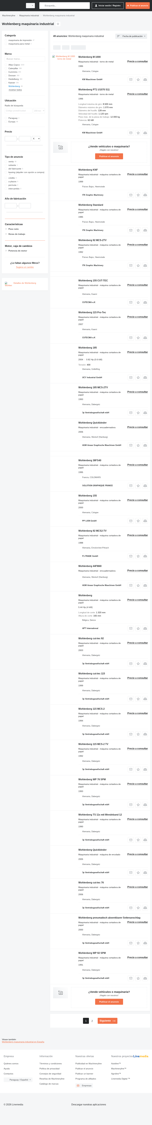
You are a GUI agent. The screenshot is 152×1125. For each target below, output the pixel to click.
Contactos (8, 1073)
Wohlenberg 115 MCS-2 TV (93, 744)
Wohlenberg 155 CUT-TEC (93, 280)
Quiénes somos (11, 1063)
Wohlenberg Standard (90, 205)
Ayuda (7, 1068)
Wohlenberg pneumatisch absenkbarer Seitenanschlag (109, 917)
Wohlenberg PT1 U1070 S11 (94, 89)
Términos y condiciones (50, 1063)
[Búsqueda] (42, 5)
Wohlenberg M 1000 (89, 57)
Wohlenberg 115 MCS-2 (91, 709)
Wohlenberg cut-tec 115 (91, 673)
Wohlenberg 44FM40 (90, 566)
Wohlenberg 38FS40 (89, 460)
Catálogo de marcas (48, 1084)
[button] (138, 79)
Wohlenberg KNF (88, 170)
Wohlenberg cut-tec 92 (91, 638)
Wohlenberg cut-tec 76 (91, 882)
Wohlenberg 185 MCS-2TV (93, 387)
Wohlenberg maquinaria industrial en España (23, 1042)
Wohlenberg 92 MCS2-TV (92, 531)
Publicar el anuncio (109, 156)
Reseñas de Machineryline (51, 1079)
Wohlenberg (85, 595)
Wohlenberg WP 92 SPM (92, 953)
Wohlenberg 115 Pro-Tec (92, 312)
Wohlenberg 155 (87, 495)
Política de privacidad (49, 1068)
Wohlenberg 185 (87, 347)
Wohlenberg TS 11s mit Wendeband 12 (100, 814)
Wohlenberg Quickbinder (92, 422)
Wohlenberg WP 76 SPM (92, 779)
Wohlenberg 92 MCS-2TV (92, 240)
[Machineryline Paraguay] (12, 5)
